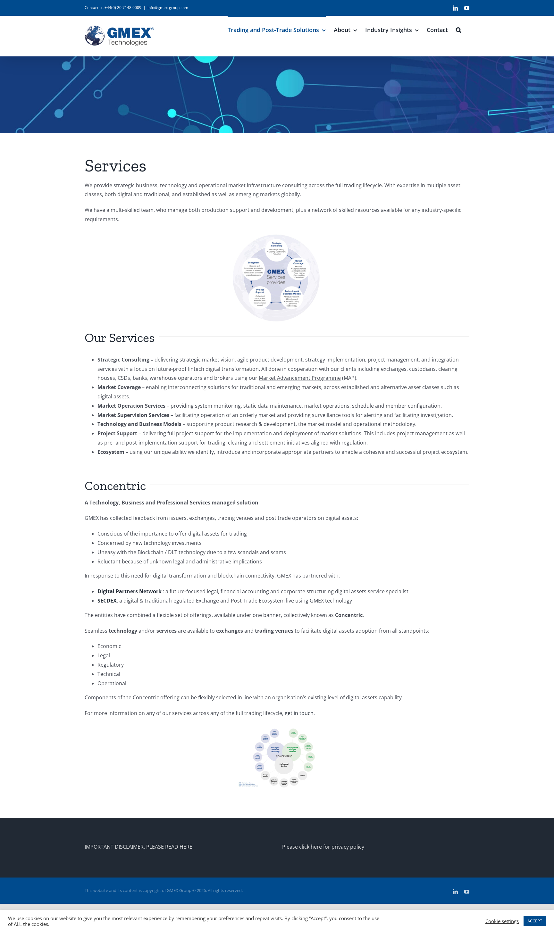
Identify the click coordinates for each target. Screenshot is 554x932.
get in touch (299, 713)
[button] (458, 29)
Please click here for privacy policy (323, 846)
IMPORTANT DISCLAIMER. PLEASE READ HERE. (139, 846)
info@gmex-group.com (167, 7)
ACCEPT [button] (534, 921)
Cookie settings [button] (502, 921)
